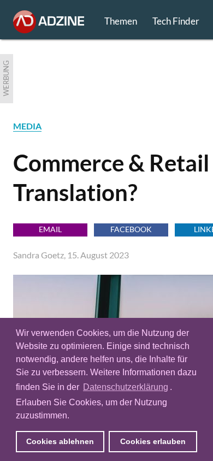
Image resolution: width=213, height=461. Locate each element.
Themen (120, 21)
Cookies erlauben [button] (153, 441)
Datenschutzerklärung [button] (125, 387)
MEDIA (27, 126)
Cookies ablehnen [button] (60, 441)
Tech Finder (175, 21)
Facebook (131, 229)
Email (50, 229)
